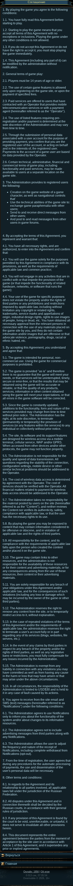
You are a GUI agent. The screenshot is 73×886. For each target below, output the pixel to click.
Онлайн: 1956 (31, 871)
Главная (11, 863)
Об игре (45, 871)
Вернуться (12, 855)
